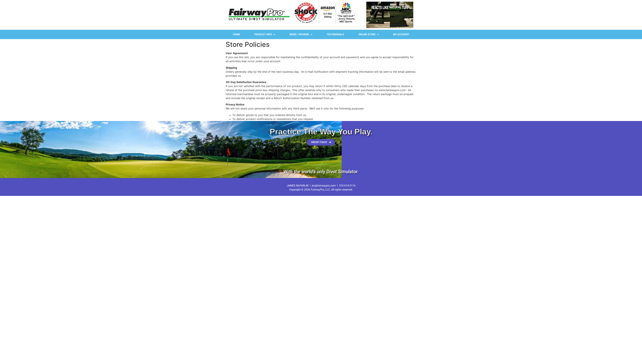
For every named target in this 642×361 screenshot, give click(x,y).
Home (236, 34)
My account (401, 34)
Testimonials (335, 34)
